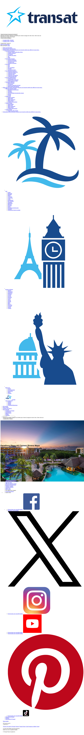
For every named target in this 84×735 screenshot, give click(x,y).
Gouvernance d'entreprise (11, 455)
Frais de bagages (9, 473)
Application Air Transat (10, 719)
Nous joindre (6, 407)
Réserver (21, 49)
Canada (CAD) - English (8, 40)
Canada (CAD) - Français (8, 41)
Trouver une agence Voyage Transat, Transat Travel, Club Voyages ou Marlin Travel (21, 726)
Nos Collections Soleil (10, 470)
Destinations (22, 111)
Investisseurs (8, 456)
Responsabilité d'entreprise (11, 459)
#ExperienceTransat (9, 716)
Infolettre (7, 718)
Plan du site (8, 489)
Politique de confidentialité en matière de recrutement (17, 468)
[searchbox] (8, 416)
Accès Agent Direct (9, 491)
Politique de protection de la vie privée (13, 467)
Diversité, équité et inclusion (11, 460)
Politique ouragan (9, 485)
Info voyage (5, 406)
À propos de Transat (9, 454)
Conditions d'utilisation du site (11, 466)
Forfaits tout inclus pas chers (11, 481)
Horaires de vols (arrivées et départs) (13, 475)
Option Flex (7, 488)
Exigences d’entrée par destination (13, 472)
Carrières (7, 458)
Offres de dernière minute (10, 483)
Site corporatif (6, 409)
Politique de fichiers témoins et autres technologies (16, 465)
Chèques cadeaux (9, 487)
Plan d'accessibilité (9, 461)
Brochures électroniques (10, 484)
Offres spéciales (22, 87)
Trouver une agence (7, 408)
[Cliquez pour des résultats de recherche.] (15, 416)
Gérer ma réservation (5, 44)
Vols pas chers (8, 482)
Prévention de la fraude (10, 477)
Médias (7, 457)
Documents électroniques (11, 480)
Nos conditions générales (11, 463)
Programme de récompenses (9, 48)
